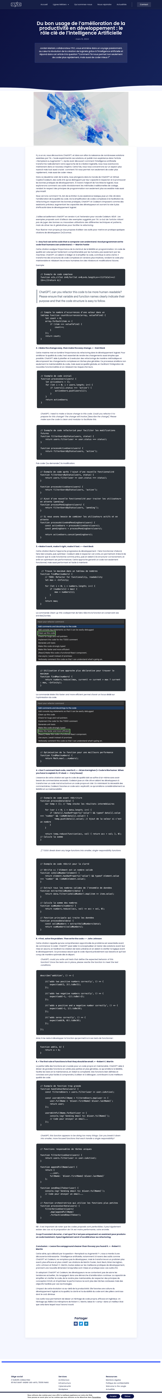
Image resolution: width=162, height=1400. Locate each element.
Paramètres (96, 1397)
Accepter (113, 1396)
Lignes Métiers (60, 4)
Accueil (44, 4)
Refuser (127, 1396)
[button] (76, 1324)
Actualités (122, 4)
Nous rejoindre (104, 4)
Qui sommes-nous (83, 4)
